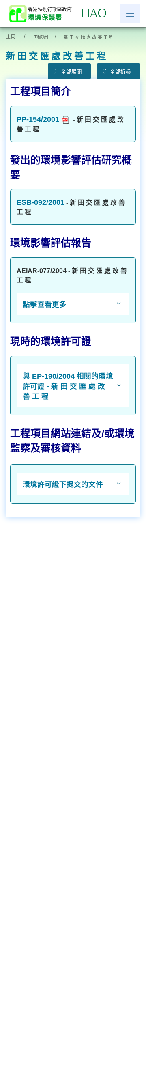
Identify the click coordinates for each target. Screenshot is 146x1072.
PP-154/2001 (38, 119)
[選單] (130, 13)
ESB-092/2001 (40, 202)
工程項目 (41, 37)
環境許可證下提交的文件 (63, 484)
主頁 (10, 36)
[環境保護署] (43, 13)
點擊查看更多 (45, 304)
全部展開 (71, 72)
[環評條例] (96, 13)
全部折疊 (120, 72)
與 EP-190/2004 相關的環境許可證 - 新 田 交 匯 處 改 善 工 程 (68, 386)
